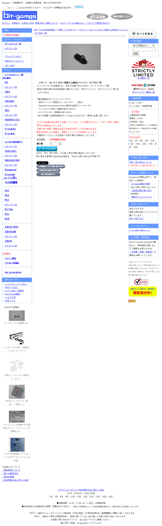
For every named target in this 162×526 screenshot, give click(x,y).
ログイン (6, 23)
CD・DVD (9, 65)
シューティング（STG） (16, 284)
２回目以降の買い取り (141, 190)
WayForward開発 (12, 294)
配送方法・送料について (46, 23)
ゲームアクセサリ (13, 56)
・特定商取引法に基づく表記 (15, 480)
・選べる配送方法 (10, 473)
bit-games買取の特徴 (140, 184)
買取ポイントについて (141, 197)
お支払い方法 (28, 23)
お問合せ (16, 23)
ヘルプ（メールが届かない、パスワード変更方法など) (85, 23)
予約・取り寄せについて (140, 162)
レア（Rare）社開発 (14, 290)
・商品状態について (11, 470)
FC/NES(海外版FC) (47, 30)
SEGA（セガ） (12, 287)
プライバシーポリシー (68, 490)
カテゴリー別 (10, 48)
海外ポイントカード (14, 61)
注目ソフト (10, 300)
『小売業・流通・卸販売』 (141, 252)
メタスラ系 (10, 297)
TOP (35, 30)
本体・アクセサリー (67, 30)
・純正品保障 (8, 477)
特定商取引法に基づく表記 (91, 490)
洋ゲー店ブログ (136, 218)
